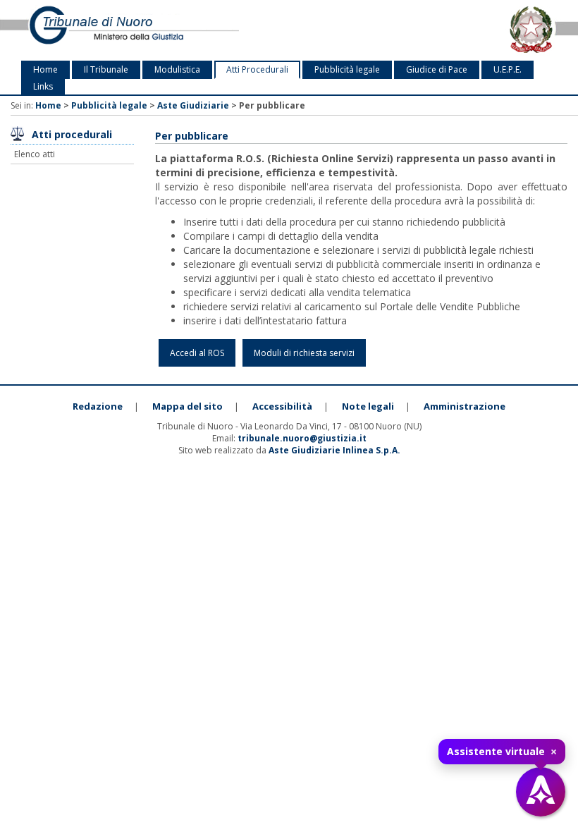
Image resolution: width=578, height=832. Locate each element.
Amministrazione (464, 406)
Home (45, 69)
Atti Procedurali (257, 69)
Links (43, 86)
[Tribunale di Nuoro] (120, 30)
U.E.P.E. (507, 69)
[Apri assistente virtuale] (540, 791)
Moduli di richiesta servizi (304, 353)
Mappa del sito (187, 406)
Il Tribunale (106, 69)
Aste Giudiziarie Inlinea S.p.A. (334, 450)
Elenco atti (34, 154)
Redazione (98, 406)
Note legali (368, 406)
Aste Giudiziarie (193, 105)
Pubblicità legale (347, 69)
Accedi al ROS (197, 353)
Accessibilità (282, 406)
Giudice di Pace (436, 69)
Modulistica (177, 69)
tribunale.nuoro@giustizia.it (302, 438)
